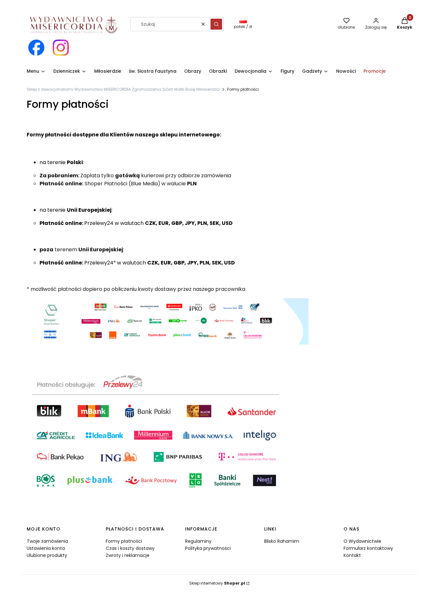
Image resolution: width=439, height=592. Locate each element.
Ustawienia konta (46, 548)
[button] (216, 24)
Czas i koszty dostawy (130, 548)
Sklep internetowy (217, 583)
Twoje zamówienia (47, 541)
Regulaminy (198, 541)
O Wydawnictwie (362, 541)
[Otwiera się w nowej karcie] (36, 47)
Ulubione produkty (47, 555)
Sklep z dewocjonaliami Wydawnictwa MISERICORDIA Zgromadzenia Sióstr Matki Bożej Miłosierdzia (123, 89)
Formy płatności (124, 541)
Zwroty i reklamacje (127, 555)
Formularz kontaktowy (368, 548)
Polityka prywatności (208, 548)
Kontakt (352, 555)
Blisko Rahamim (281, 541)
